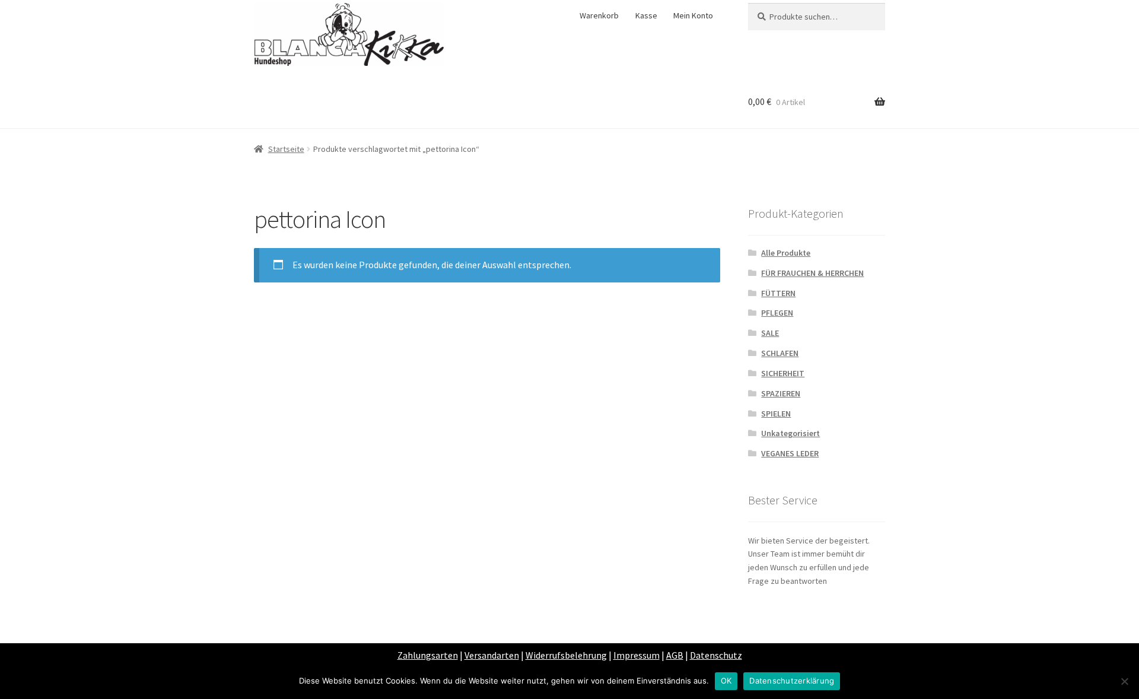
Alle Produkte (785, 252)
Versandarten (491, 655)
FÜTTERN (778, 293)
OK (726, 680)
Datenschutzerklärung (791, 680)
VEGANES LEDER (790, 453)
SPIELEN (776, 413)
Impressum (636, 655)
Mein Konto (693, 15)
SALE (770, 333)
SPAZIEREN (780, 393)
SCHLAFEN (779, 353)
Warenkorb (599, 15)
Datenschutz (716, 655)
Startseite (286, 149)
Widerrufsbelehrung (566, 655)
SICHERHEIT (782, 373)
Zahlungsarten (427, 655)
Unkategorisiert (790, 433)
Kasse (646, 15)
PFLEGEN (777, 312)
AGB (674, 655)
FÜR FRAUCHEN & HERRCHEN (812, 273)
